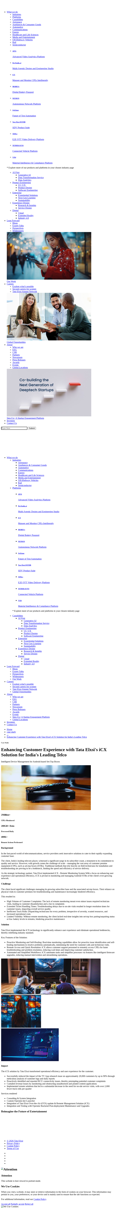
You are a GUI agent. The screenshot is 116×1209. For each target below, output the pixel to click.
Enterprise (17, 193)
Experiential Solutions (28, 195)
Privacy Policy (13, 1143)
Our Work (11, 281)
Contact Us (12, 423)
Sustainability (24, 200)
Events (15, 365)
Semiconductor (19, 45)
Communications (20, 29)
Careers (10, 284)
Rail (14, 42)
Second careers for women (24, 289)
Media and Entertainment (23, 37)
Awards (15, 362)
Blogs (15, 223)
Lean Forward (13, 220)
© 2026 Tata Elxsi (15, 1141)
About (9, 344)
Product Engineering (21, 182)
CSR (14, 352)
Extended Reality (26, 215)
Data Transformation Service (31, 177)
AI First (15, 172)
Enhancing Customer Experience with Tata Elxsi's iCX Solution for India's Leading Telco (47, 737)
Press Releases (18, 360)
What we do (12, 12)
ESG (14, 350)
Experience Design (20, 203)
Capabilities (17, 19)
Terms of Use (13, 1148)
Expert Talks (18, 225)
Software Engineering (28, 190)
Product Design (25, 187)
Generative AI (24, 175)
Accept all (5, 1204)
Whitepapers (18, 231)
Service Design (25, 208)
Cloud (21, 213)
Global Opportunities (16, 342)
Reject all (29, 1204)
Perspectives (17, 228)
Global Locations (20, 367)
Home (9, 729)
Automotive (17, 27)
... (7, 734)
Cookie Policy (13, 1146)
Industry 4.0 (23, 218)
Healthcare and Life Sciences (25, 34)
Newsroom (17, 357)
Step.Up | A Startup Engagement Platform (25, 418)
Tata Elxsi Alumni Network (24, 291)
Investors (11, 420)
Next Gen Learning (27, 198)
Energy (15, 32)
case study (11, 732)
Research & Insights (27, 205)
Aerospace (17, 22)
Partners (16, 355)
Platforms (16, 17)
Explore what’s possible (23, 286)
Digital (15, 210)
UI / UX (22, 185)
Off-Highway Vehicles (22, 40)
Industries (16, 14)
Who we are (17, 347)
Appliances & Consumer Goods (26, 24)
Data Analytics (24, 180)
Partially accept (17, 1204)
